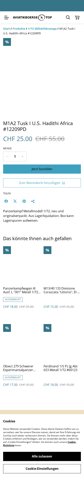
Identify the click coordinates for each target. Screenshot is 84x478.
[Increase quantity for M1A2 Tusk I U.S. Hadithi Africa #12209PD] (23, 156)
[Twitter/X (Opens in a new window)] (15, 201)
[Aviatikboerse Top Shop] (32, 17)
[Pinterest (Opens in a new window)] (24, 201)
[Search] (68, 17)
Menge (7, 148)
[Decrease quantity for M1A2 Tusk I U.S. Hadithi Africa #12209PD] (7, 156)
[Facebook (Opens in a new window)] (6, 201)
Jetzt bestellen (42, 169)
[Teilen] (33, 201)
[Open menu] (6, 17)
